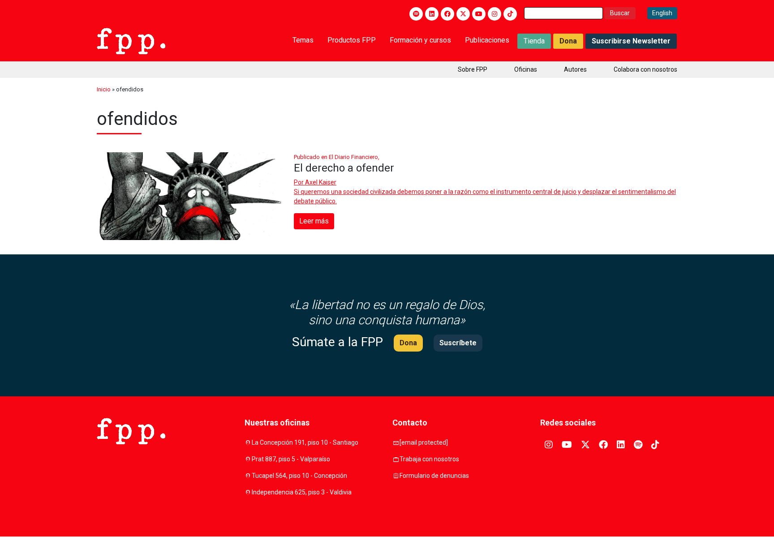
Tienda (534, 41)
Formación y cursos (420, 40)
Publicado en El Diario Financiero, (336, 157)
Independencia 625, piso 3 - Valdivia (302, 492)
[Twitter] (463, 14)
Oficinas (525, 69)
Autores (575, 69)
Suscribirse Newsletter (631, 41)
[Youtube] (479, 14)
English (662, 13)
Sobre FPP (472, 69)
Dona (568, 41)
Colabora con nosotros (645, 69)
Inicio (104, 89)
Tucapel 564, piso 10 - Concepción (299, 475)
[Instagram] (494, 14)
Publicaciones (487, 40)
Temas (303, 40)
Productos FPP (351, 40)
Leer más (314, 221)
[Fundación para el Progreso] (131, 40)
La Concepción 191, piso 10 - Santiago (305, 442)
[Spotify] (416, 14)
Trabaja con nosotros (429, 459)
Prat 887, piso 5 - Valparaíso (291, 459)
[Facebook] (447, 14)
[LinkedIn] (432, 14)
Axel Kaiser (320, 182)
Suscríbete (458, 343)
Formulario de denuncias (434, 475)
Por (315, 182)
